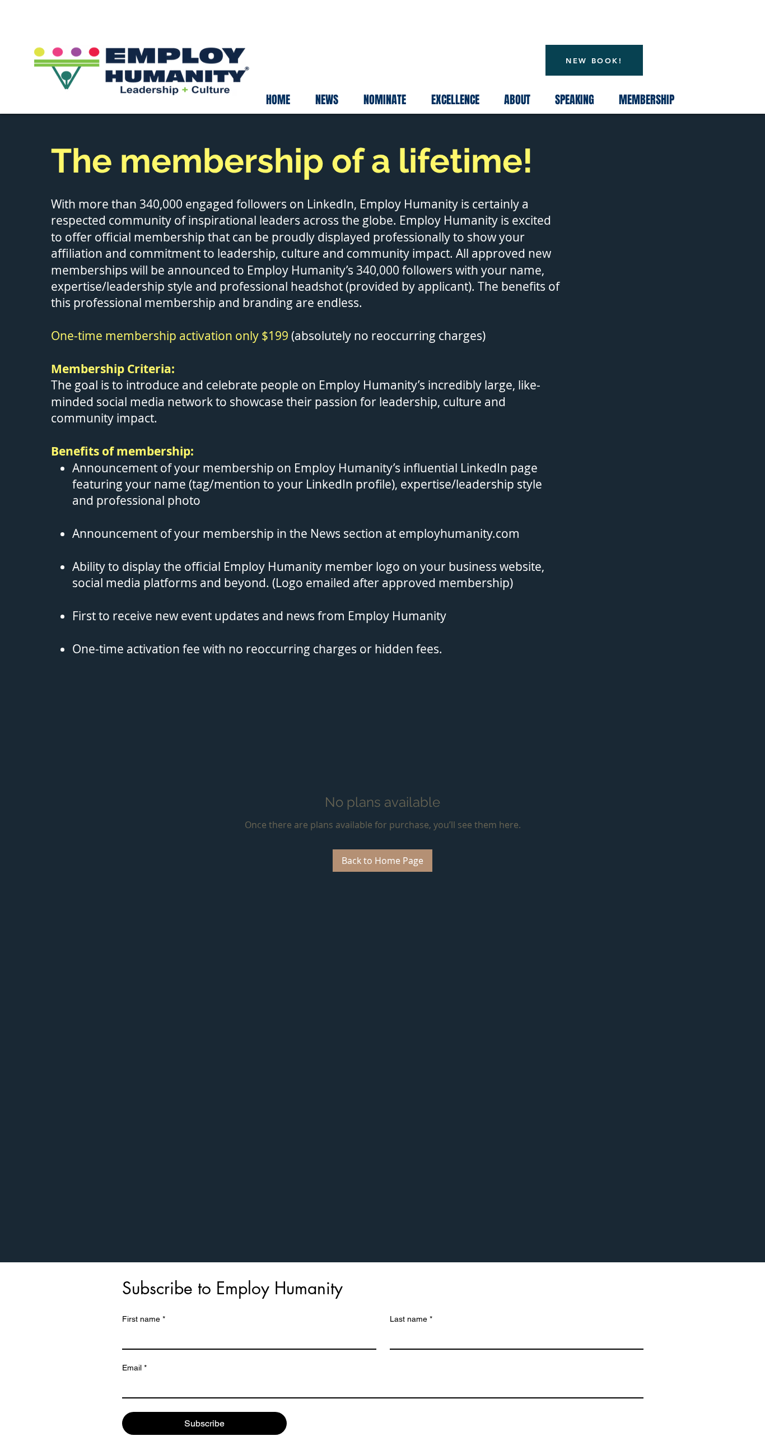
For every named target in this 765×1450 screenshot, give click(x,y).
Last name (411, 1318)
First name (143, 1318)
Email (134, 1367)
